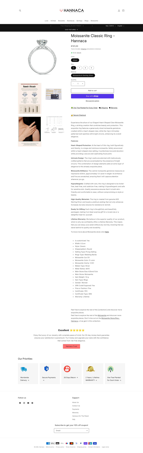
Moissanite (102, 315)
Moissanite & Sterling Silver (83, 75)
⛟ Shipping (103, 108)
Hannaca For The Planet (80, 416)
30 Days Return (70, 377)
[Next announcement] (92, 26)
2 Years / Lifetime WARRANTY (92, 378)
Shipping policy (81, 447)
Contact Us (76, 406)
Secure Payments (49, 377)
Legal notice (105, 447)
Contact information (94, 447)
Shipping (83, 49)
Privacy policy (60, 447)
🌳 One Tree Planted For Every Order (84, 108)
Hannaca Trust (71, 346)
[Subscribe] (87, 430)
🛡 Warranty (113, 108)
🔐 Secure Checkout (78, 115)
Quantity (73, 79)
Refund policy (50, 447)
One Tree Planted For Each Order (114, 378)
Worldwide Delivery (24, 378)
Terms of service (70, 447)
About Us (75, 402)
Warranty (75, 412)
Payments (75, 409)
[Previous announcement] (51, 26)
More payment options (92, 101)
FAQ (73, 419)
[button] (20, 10)
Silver (75, 60)
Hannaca (41, 447)
